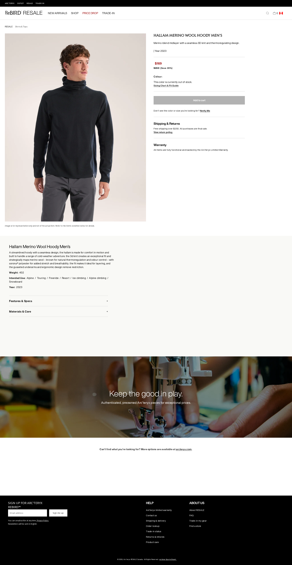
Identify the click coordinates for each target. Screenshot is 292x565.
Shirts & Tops (21, 26)
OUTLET (20, 3)
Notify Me (205, 110)
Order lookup (152, 526)
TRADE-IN (40, 3)
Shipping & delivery (156, 520)
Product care (152, 542)
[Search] (267, 13)
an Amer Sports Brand (168, 559)
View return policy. (163, 132)
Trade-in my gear (198, 520)
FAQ (191, 515)
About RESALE (196, 510)
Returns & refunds (155, 536)
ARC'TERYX (9, 3)
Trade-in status (153, 531)
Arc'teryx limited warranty (159, 510)
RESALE (30, 3)
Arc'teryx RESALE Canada (133, 559)
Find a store (195, 526)
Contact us (151, 515)
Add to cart (199, 100)
